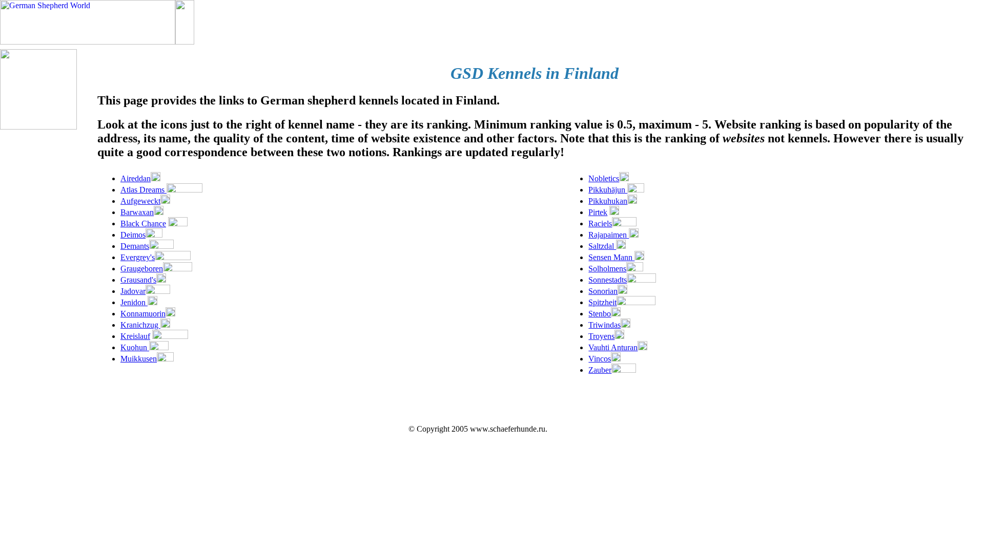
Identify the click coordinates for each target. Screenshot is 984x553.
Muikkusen (138, 358)
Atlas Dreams (143, 189)
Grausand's (138, 279)
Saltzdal (602, 246)
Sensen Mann (611, 257)
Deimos (133, 234)
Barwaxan (137, 212)
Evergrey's (137, 257)
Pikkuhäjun (607, 189)
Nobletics (603, 178)
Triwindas (604, 325)
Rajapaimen (608, 234)
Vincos (599, 358)
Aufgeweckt (140, 201)
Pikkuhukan (607, 201)
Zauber (599, 370)
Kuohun (134, 347)
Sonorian (603, 291)
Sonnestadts (607, 279)
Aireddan (135, 178)
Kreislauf (135, 336)
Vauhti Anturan (613, 347)
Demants (134, 246)
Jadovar (133, 291)
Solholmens (607, 268)
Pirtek (597, 212)
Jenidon (134, 302)
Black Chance (143, 223)
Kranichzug (140, 325)
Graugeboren (141, 268)
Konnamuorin (143, 313)
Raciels (600, 223)
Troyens (601, 336)
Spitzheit (602, 302)
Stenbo (599, 313)
